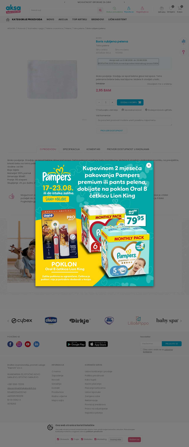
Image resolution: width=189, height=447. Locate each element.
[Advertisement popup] (94, 223)
